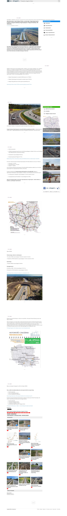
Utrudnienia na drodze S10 (10, 494)
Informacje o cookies (49, 509)
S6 (24, 412)
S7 (27, 412)
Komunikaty (58, 509)
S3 (19, 412)
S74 (29, 412)
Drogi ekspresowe (48, 25)
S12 (12, 412)
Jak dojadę (47, 111)
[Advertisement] (33, 11)
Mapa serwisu (54, 509)
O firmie (38, 509)
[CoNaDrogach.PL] (15, 1)
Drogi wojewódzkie (48, 30)
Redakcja (41, 509)
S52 (22, 412)
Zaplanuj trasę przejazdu (50, 108)
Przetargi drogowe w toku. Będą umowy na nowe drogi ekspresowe (18, 328)
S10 (9, 412)
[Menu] (8, 1)
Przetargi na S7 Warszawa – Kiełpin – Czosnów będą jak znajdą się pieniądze (20, 405)
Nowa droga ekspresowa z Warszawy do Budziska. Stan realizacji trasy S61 (19, 395)
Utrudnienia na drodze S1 (10, 493)
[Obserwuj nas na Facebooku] (51, 192)
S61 (26, 412)
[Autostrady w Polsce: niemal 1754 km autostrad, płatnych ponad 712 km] (24, 114)
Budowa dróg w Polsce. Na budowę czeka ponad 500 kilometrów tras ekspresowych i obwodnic (23, 158)
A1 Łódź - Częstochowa (10, 415)
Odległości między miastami (50, 113)
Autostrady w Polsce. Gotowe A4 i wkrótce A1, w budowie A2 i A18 (18, 272)
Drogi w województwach (49, 32)
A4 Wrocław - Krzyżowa (25, 415)
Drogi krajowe (48, 27)
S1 (7, 412)
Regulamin (44, 509)
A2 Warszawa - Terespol (17, 415)
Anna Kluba (8, 25)
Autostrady (47, 23)
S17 (16, 412)
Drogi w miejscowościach (50, 34)
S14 (14, 412)
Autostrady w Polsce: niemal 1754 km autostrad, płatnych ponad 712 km (19, 84)
